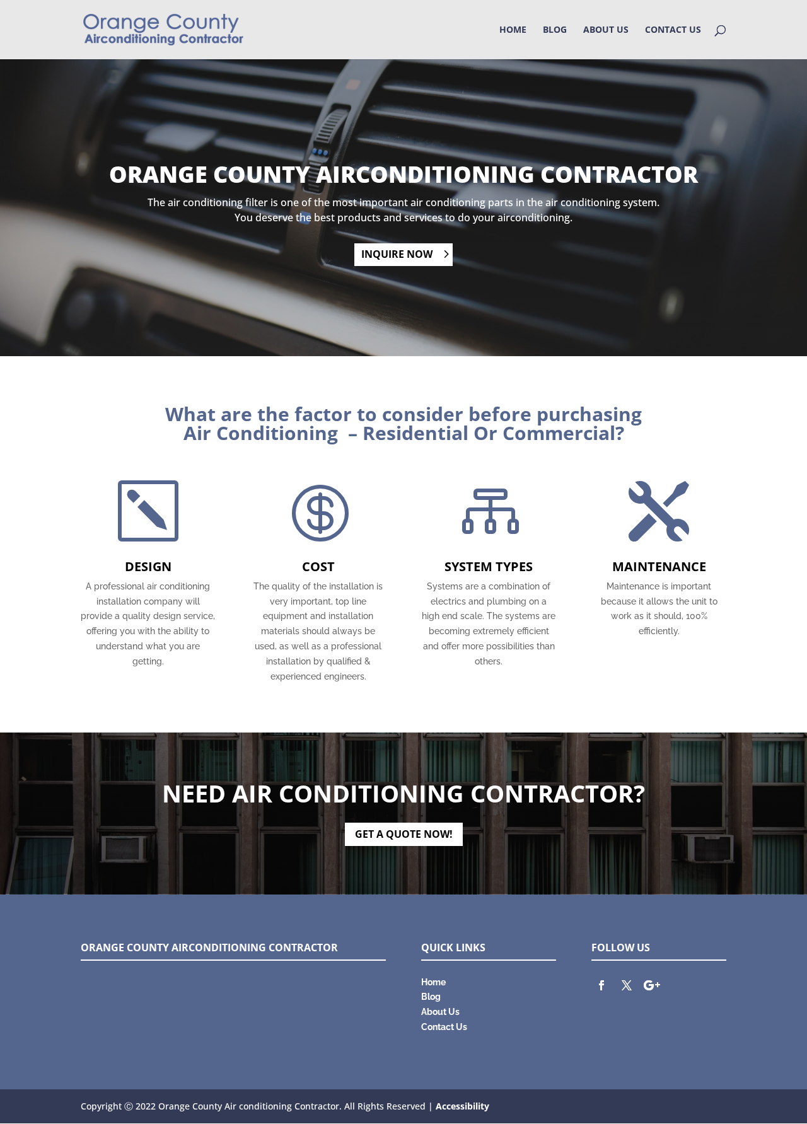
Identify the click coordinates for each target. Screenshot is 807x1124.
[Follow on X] (627, 985)
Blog (555, 30)
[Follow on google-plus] (652, 985)
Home (512, 30)
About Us (606, 30)
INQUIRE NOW (397, 254)
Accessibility (462, 1106)
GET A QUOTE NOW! (404, 834)
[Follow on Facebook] (601, 985)
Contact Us (673, 30)
